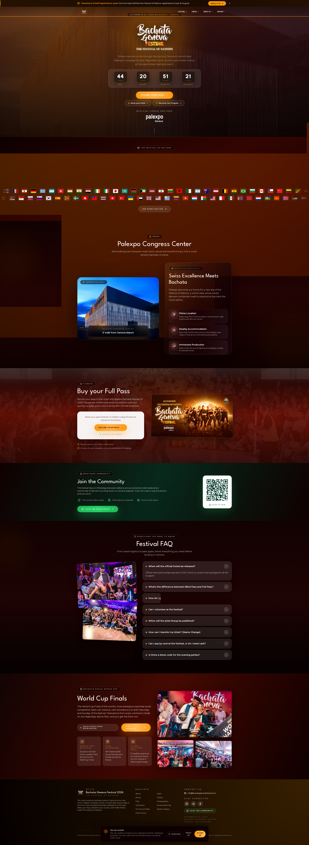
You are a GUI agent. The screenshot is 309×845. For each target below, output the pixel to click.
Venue (138, 797)
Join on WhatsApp (97, 509)
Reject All (188, 834)
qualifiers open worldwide (93, 727)
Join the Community (201, 811)
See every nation (152, 209)
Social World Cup (164, 805)
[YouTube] (193, 803)
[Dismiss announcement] (229, 3)
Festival (181, 12)
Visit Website (130, 727)
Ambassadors (162, 801)
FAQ (137, 801)
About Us (207, 12)
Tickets (160, 797)
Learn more (115, 838)
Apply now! (216, 3)
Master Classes (163, 809)
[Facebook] (200, 803)
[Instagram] (186, 803)
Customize (176, 834)
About (138, 794)
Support (220, 12)
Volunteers (139, 805)
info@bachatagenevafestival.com (202, 793)
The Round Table (142, 809)
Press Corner (140, 813)
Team (159, 794)
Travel (194, 12)
